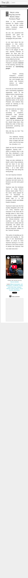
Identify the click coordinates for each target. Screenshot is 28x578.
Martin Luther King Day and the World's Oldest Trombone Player (14, 15)
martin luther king (12, 287)
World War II (17, 290)
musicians (19, 287)
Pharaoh (9, 288)
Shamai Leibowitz (14, 282)
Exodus (21, 285)
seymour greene (15, 288)
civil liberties (16, 285)
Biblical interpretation (15, 284)
